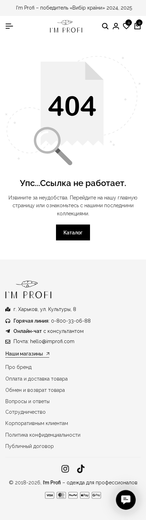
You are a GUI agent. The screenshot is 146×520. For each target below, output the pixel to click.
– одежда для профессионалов (90, 482)
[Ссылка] (65, 469)
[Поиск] (105, 26)
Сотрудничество (25, 412)
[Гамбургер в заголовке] (9, 26)
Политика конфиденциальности (42, 435)
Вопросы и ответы (27, 401)
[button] (126, 26)
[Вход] (116, 26)
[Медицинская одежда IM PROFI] (66, 26)
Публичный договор (29, 446)
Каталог (73, 232)
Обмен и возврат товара (35, 390)
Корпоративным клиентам (36, 423)
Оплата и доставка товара (36, 379)
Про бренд (18, 367)
